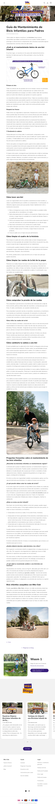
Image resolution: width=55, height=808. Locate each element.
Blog (5, 769)
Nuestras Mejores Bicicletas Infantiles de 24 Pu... (12, 718)
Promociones (40, 780)
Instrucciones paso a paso (26, 772)
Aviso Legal (40, 774)
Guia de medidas (24, 775)
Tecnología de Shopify (32, 803)
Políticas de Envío (41, 767)
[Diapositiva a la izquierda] (24, 741)
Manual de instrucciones (37, 665)
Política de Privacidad (42, 771)
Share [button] (9, 642)
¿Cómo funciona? (8, 766)
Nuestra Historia (8, 762)
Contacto (22, 762)
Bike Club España (25, 803)
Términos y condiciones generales (43, 763)
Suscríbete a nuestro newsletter (42, 784)
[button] (4, 2)
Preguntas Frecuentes (25, 766)
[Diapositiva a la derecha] (30, 741)
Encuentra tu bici (24, 769)
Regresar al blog (28, 648)
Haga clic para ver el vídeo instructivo (38, 670)
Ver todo (27, 748)
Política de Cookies (42, 777)
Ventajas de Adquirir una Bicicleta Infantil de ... (37, 718)
